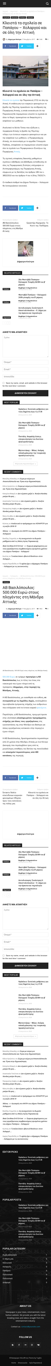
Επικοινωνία (22, 1363)
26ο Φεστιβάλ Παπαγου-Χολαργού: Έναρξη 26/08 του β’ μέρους (31, 282)
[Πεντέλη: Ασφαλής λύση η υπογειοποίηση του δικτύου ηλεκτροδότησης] (9, 440)
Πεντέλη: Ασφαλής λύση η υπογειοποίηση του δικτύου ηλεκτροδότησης (30, 439)
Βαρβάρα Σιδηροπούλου (27, 288)
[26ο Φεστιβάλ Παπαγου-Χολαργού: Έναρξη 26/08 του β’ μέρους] (9, 283)
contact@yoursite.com (30, 1326)
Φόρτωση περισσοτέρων (24, 464)
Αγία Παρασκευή (35, 1363)
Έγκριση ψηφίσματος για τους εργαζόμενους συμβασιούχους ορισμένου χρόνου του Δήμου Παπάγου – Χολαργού (25, 549)
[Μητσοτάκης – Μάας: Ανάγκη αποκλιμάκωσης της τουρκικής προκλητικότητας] (9, 454)
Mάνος (5, 531)
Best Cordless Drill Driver (13, 546)
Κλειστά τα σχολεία (11, 100)
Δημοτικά (14, 11)
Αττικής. (17, 151)
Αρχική (5, 11)
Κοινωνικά (15, 17)
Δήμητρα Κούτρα (14, 39)
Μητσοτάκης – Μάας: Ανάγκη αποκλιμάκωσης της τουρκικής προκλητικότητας (32, 453)
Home (13, 1363)
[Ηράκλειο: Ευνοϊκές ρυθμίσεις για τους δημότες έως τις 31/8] (9, 413)
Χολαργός (30, 17)
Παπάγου (22, 17)
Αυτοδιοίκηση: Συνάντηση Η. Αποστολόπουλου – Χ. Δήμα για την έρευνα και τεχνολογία (32, 310)
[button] (47, 3)
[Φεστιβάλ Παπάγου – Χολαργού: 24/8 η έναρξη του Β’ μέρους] (9, 298)
